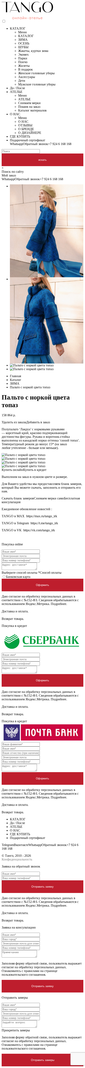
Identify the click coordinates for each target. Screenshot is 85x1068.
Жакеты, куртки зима (33, 51)
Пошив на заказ (29, 106)
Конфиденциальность (17, 859)
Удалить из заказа (14, 422)
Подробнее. (59, 604)
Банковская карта (18, 576)
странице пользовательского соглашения (29, 972)
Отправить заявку (42, 886)
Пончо (22, 62)
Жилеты (24, 65)
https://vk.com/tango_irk (39, 530)
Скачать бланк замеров (18, 498)
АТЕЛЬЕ (16, 92)
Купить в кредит (34, 470)
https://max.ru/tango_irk (41, 516)
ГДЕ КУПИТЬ (20, 136)
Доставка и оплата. (15, 611)
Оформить (42, 585)
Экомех (23, 54)
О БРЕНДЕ (26, 129)
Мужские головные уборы (36, 84)
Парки (22, 58)
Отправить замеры (42, 1060)
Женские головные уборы (36, 73)
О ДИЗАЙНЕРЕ (29, 132)
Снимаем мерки (29, 103)
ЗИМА (23, 39)
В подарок (25, 69)
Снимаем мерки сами (49, 498)
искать (42, 159)
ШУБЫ (23, 47)
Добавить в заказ (38, 422)
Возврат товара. (13, 618)
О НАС (15, 114)
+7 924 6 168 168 (59, 144)
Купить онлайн (12, 470)
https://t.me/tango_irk (44, 523)
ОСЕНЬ (23, 43)
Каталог (15, 380)
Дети (21, 80)
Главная (15, 376)
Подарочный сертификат (27, 140)
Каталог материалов (32, 110)
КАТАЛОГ (17, 28)
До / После (17, 88)
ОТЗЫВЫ (25, 125)
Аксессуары (26, 77)
